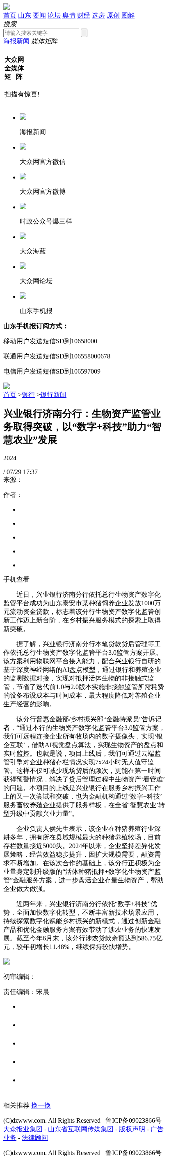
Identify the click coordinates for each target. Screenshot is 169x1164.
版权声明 (132, 1129)
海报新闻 (16, 41)
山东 (24, 15)
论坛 (54, 15)
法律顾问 (35, 1137)
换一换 (41, 1105)
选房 (98, 15)
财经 (83, 15)
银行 (28, 394)
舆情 (68, 15)
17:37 (30, 471)
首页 (9, 15)
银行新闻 (53, 394)
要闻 (39, 15)
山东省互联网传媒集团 (81, 1129)
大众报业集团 (23, 1129)
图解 (128, 15)
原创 (113, 15)
